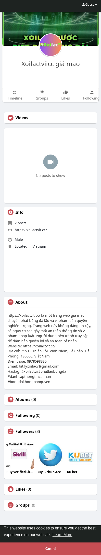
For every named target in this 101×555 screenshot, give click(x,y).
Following (25, 415)
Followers (24, 431)
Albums (22, 399)
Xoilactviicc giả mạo (50, 63)
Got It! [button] (50, 549)
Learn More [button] (62, 535)
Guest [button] (90, 4)
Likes (20, 489)
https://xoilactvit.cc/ (31, 230)
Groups (22, 505)
